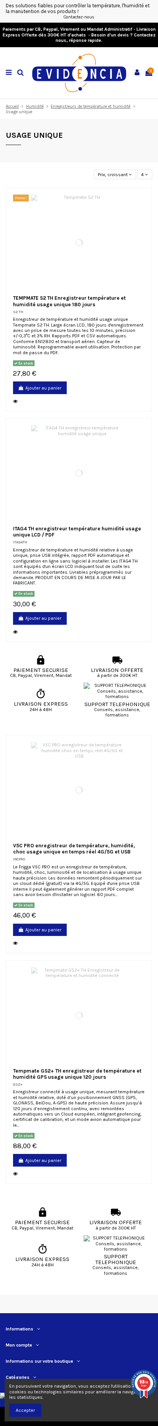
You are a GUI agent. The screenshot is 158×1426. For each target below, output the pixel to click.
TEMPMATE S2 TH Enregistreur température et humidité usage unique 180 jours (69, 301)
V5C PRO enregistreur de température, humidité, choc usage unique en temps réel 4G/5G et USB (74, 849)
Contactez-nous (79, 17)
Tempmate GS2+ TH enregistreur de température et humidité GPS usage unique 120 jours (77, 1074)
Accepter (25, 1410)
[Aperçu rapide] (16, 401)
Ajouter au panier (43, 388)
